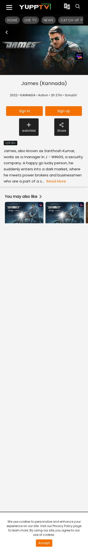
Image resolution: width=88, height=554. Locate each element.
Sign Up (63, 111)
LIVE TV (30, 20)
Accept (44, 543)
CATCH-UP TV (73, 20)
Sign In (24, 111)
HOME (12, 20)
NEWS (48, 20)
